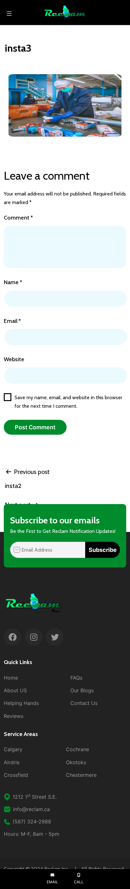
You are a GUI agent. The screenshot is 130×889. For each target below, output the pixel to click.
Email (12, 320)
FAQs (76, 678)
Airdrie (12, 762)
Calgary (13, 749)
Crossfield (16, 775)
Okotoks (76, 762)
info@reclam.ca (31, 809)
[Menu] (8, 13)
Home (11, 678)
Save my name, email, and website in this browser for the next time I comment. (68, 401)
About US (15, 690)
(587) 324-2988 (32, 821)
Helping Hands (21, 703)
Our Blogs (82, 690)
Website (14, 359)
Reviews (13, 716)
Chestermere (81, 775)
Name (13, 282)
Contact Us (84, 703)
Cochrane (77, 749)
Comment (18, 217)
